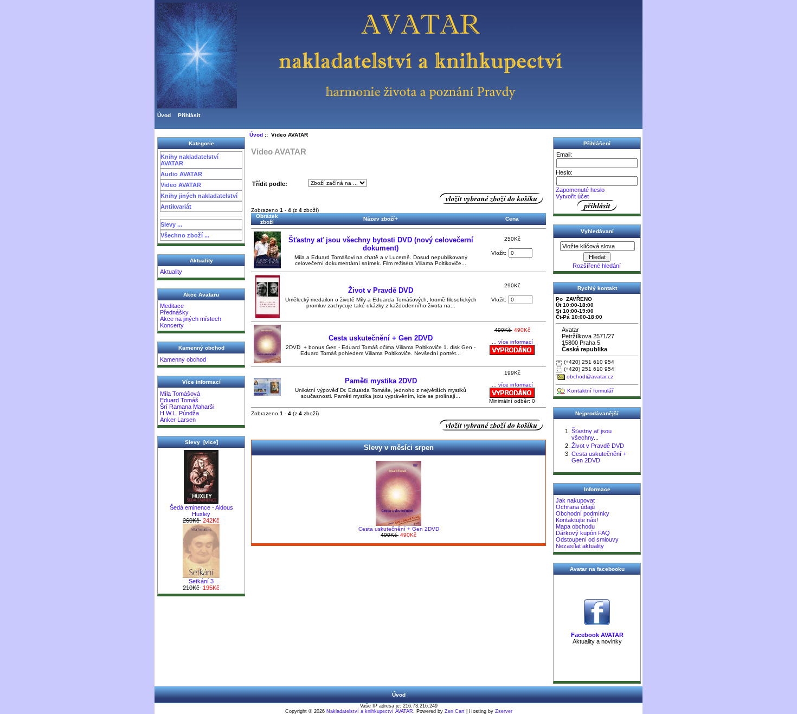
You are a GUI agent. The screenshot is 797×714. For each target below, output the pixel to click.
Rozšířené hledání (597, 265)
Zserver (503, 711)
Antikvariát (175, 206)
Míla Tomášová (180, 393)
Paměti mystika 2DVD (381, 381)
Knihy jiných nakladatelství (198, 195)
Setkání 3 (201, 581)
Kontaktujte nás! (577, 520)
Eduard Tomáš (179, 400)
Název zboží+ (380, 219)
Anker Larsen (178, 419)
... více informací (512, 342)
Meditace (172, 306)
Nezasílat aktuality (580, 546)
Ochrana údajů (575, 507)
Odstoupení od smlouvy (587, 539)
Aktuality (171, 271)
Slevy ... (171, 224)
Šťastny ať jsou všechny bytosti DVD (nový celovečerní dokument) (380, 244)
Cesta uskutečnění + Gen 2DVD (381, 338)
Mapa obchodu (575, 526)
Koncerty (172, 325)
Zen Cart (455, 711)
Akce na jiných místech (190, 319)
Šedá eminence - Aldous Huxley (201, 510)
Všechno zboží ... (184, 235)
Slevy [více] (201, 442)
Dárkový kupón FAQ (583, 533)
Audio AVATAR (181, 174)
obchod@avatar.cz (590, 376)
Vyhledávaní (597, 231)
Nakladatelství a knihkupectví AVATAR (369, 711)
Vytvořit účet (572, 196)
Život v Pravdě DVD (380, 290)
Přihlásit (189, 115)
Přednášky (174, 312)
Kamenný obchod (183, 359)
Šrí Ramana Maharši (187, 406)
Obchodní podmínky (582, 513)
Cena (512, 219)
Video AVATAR (180, 185)
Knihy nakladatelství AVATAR (189, 159)
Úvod (164, 115)
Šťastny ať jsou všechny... (591, 434)
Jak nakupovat (575, 500)
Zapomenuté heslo (580, 189)
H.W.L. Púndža (179, 413)
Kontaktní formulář (590, 391)
